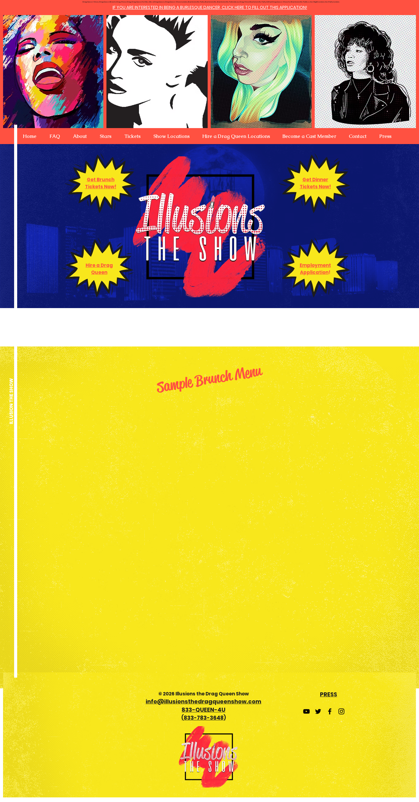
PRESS (328, 694)
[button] (80, 136)
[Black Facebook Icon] (330, 711)
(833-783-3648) (203, 718)
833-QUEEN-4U (203, 710)
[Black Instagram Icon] (341, 711)
